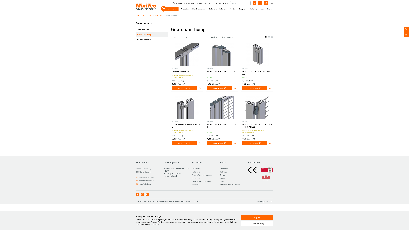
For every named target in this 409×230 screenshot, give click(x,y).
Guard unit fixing (144, 34)
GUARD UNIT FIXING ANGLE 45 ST (186, 125)
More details (182, 88)
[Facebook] (137, 194)
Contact (270, 9)
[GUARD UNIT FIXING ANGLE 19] (222, 54)
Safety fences (143, 29)
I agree (257, 217)
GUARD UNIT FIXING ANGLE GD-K (221, 125)
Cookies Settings (257, 223)
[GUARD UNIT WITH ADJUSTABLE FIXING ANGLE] (257, 107)
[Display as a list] (268, 37)
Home (138, 15)
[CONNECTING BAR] (187, 54)
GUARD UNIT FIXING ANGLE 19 (221, 71)
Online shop (171, 9)
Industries (223, 9)
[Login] (254, 3)
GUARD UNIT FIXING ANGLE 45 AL (256, 72)
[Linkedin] (147, 194)
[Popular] (260, 3)
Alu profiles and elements (202, 175)
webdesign (261, 201)
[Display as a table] (271, 37)
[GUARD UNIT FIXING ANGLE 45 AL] (257, 54)
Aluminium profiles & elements (193, 9)
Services (233, 9)
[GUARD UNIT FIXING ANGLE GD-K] (222, 107)
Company (242, 9)
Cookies (196, 201)
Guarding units (158, 15)
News (262, 9)
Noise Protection (144, 40)
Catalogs (253, 9)
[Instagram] (142, 194)
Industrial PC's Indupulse (202, 181)
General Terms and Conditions (180, 201)
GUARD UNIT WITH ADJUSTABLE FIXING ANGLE (257, 125)
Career (223, 178)
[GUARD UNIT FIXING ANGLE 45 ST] (187, 107)
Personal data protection (230, 184)
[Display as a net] (265, 37)
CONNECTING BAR (180, 71)
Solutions (213, 9)
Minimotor (196, 178)
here (157, 224)
